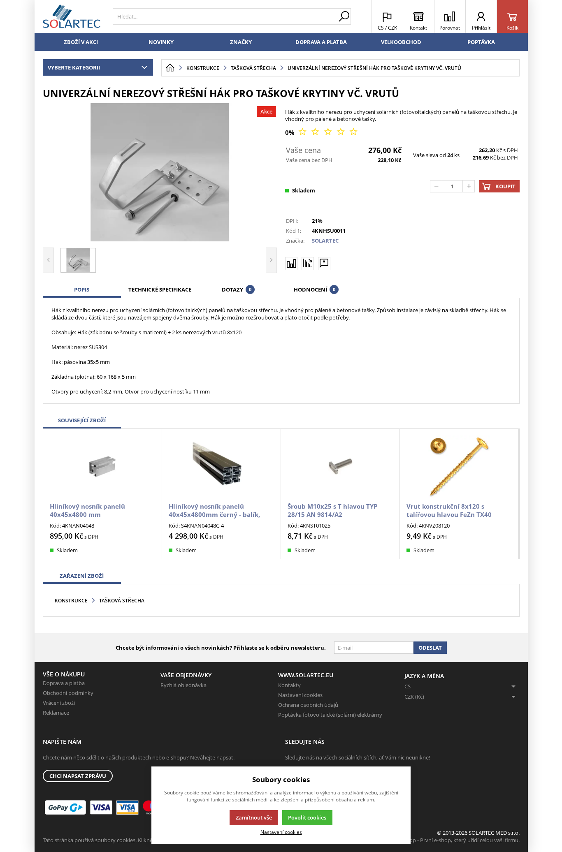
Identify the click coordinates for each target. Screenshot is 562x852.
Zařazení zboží (82, 575)
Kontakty (289, 685)
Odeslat (430, 647)
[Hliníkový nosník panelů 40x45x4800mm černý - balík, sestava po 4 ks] (221, 466)
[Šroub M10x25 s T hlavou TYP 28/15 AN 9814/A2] (340, 466)
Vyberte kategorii (74, 67)
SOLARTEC (325, 240)
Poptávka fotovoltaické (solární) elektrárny (330, 714)
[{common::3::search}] (344, 16)
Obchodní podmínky (68, 693)
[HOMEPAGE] (170, 68)
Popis (81, 289)
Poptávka (481, 42)
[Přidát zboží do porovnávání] (291, 263)
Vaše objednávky (185, 675)
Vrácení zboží (59, 702)
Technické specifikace (159, 289)
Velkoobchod (401, 42)
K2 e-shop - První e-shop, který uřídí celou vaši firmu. (456, 840)
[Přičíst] (468, 186)
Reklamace (56, 712)
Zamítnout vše (254, 817)
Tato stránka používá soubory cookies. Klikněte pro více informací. (123, 840)
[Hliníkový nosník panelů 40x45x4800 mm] (102, 466)
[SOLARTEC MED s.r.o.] (72, 16)
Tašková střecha (121, 600)
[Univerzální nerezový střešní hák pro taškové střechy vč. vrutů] (160, 172)
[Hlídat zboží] (308, 263)
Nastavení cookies (300, 695)
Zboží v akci (81, 42)
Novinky (161, 42)
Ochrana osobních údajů (308, 704)
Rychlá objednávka (183, 685)
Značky (241, 42)
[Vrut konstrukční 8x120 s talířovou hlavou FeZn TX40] (459, 466)
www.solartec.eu (305, 675)
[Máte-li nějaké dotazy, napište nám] (324, 263)
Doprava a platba (321, 42)
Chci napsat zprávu (77, 776)
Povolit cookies (307, 817)
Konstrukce (71, 600)
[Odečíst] (436, 186)
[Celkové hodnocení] (328, 132)
